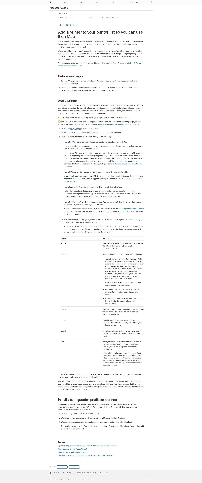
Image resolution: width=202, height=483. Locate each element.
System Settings (75, 128)
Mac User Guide (59, 7)
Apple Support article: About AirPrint (72, 449)
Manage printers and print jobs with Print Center (120, 124)
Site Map (90, 479)
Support (56, 473)
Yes (62, 467)
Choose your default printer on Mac (72, 452)
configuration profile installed (132, 209)
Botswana (150, 479)
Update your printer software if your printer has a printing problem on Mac (87, 446)
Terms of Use (82, 479)
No (74, 467)
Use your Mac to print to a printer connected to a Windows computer (85, 455)
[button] (151, 2)
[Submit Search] (103, 18)
